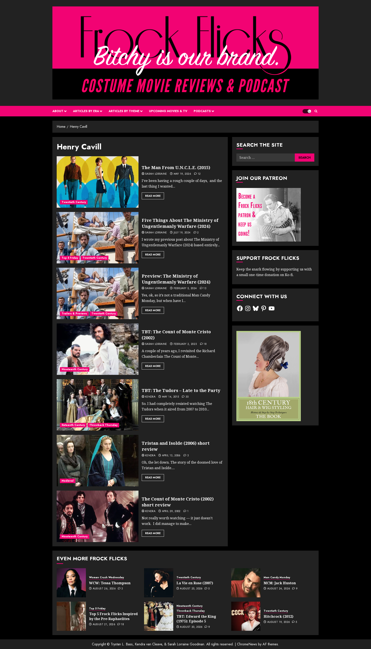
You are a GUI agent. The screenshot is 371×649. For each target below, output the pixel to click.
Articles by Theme (124, 111)
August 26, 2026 (104, 588)
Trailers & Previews (74, 313)
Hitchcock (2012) (278, 616)
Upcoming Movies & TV (168, 111)
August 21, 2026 (104, 624)
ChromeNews (247, 644)
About (57, 111)
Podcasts (202, 111)
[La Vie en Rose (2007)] (158, 582)
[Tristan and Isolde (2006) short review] (97, 460)
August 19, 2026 (278, 622)
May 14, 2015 (170, 397)
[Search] (316, 111)
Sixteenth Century (73, 425)
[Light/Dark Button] (307, 111)
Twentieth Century (74, 202)
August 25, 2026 (191, 588)
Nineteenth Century (75, 369)
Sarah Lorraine (156, 174)
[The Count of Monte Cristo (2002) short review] (97, 516)
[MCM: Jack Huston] (245, 582)
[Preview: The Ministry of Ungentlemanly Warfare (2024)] (97, 293)
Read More (153, 196)
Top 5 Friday (70, 258)
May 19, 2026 (182, 174)
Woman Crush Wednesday (106, 577)
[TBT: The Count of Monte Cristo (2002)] (97, 349)
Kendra (150, 397)
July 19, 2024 (182, 232)
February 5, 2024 (185, 288)
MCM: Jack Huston (280, 583)
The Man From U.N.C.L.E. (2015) (176, 167)
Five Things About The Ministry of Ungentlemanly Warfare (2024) (180, 223)
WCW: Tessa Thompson (110, 583)
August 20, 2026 (191, 627)
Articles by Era (86, 111)
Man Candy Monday (277, 577)
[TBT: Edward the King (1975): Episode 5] (158, 616)
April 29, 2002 (171, 511)
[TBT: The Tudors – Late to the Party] (97, 405)
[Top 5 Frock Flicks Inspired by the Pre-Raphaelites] (71, 616)
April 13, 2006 (171, 455)
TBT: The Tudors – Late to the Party (181, 390)
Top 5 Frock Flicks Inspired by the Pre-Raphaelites (113, 616)
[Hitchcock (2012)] (245, 616)
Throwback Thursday (103, 425)
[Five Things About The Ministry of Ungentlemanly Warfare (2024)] (97, 237)
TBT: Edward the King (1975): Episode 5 (196, 618)
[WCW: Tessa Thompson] (71, 582)
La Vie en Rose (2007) (194, 583)
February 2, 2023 (185, 344)
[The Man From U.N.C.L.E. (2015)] (97, 182)
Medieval (68, 481)
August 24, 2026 (278, 588)
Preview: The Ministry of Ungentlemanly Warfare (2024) (176, 279)
